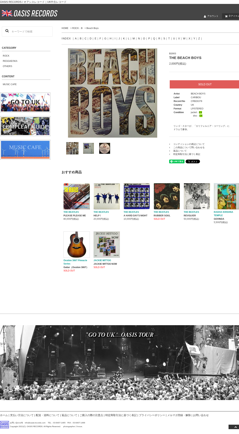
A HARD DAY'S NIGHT (135, 215)
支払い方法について (22, 415)
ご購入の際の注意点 (91, 415)
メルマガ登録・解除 (179, 415)
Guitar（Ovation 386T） (76, 267)
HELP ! (97, 215)
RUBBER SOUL (162, 215)
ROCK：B (77, 28)
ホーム (4, 415)
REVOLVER (190, 215)
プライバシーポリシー (152, 415)
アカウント (212, 16)
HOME (65, 28)
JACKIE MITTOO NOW (105, 264)
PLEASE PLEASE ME (74, 215)
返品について (69, 415)
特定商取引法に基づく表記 (121, 415)
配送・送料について (47, 415)
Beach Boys (92, 28)
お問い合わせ (201, 415)
